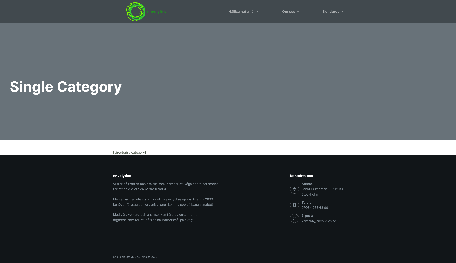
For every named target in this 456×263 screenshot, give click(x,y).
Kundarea (331, 11)
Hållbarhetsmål (241, 11)
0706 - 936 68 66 (315, 207)
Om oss (288, 11)
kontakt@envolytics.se (319, 221)
